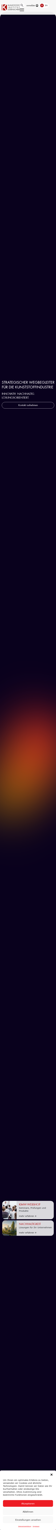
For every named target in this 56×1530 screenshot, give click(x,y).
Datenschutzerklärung (24, 1526)
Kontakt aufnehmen (28, 405)
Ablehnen (28, 1511)
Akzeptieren (28, 1503)
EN (46, 5)
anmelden (31, 5)
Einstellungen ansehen (28, 1519)
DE (42, 5)
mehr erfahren (27, 1216)
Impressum (36, 1526)
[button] (51, 1474)
